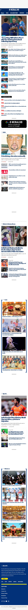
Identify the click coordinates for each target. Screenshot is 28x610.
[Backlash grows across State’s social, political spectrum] (4, 177)
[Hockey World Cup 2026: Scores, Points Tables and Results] (4, 86)
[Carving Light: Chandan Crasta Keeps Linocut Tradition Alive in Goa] (4, 439)
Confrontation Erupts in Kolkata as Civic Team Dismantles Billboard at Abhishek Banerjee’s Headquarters (17, 275)
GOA (2, 87)
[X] (4, 601)
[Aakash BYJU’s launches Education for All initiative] (14, 494)
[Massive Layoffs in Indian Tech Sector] (14, 478)
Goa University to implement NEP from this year (13, 538)
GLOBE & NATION (4, 52)
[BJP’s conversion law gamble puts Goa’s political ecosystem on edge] (4, 165)
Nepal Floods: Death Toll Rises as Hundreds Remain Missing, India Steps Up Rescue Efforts (17, 62)
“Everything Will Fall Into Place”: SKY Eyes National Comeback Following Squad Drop (12, 40)
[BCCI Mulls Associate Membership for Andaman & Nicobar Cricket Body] (4, 68)
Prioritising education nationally (13, 156)
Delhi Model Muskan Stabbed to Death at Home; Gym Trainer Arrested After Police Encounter (12, 250)
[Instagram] (9, 601)
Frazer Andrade (4, 426)
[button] (1, 9)
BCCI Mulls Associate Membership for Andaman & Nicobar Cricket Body (16, 67)
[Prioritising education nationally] (14, 144)
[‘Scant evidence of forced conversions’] (4, 171)
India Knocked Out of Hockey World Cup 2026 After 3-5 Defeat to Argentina (13, 419)
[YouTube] (6, 601)
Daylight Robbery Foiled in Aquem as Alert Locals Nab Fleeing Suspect (17, 188)
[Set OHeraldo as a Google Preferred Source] (14, 124)
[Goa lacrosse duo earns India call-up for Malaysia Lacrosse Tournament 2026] (4, 92)
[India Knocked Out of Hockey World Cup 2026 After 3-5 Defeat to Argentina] (14, 406)
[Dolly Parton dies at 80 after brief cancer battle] (14, 344)
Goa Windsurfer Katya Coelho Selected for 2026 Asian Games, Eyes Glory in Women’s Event (16, 433)
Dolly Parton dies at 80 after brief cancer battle (12, 352)
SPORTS (3, 35)
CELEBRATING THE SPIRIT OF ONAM (12, 370)
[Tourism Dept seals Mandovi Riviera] (14, 513)
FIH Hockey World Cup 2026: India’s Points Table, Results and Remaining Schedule (17, 55)
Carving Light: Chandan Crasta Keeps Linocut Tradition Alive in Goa (17, 438)
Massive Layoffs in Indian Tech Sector (12, 485)
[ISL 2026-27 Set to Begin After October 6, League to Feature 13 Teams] (4, 445)
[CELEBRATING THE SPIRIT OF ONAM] (14, 362)
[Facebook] (2, 601)
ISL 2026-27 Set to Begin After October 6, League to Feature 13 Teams (17, 444)
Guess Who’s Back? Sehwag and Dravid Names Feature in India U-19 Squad (16, 50)
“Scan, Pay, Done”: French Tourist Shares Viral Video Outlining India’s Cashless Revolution (17, 79)
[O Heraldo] (14, 10)
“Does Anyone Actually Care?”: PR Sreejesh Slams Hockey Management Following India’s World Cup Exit (16, 74)
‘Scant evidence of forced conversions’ (17, 170)
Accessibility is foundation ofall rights (12, 110)
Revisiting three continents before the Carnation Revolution (12, 334)
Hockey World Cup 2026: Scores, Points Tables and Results (16, 85)
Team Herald (4, 161)
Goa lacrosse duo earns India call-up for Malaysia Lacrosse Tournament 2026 (16, 90)
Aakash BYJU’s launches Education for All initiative (12, 503)
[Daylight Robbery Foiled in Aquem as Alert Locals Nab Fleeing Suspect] (4, 189)
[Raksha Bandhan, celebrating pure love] (14, 309)
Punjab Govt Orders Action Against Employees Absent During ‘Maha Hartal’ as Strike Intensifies (17, 269)
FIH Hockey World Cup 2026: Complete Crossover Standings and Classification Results (17, 263)
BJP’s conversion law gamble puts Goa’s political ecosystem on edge (17, 164)
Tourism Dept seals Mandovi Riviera (11, 520)
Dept (3, 519)
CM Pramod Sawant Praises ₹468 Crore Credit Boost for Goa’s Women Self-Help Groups (17, 183)
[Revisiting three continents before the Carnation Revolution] (14, 326)
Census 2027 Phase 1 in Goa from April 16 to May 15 (15, 100)
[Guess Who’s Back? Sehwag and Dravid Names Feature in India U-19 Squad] (4, 51)
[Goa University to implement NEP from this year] (14, 530)
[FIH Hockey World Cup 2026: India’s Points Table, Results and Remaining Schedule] (4, 57)
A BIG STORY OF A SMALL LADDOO (12, 103)
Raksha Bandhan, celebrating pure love (12, 316)
